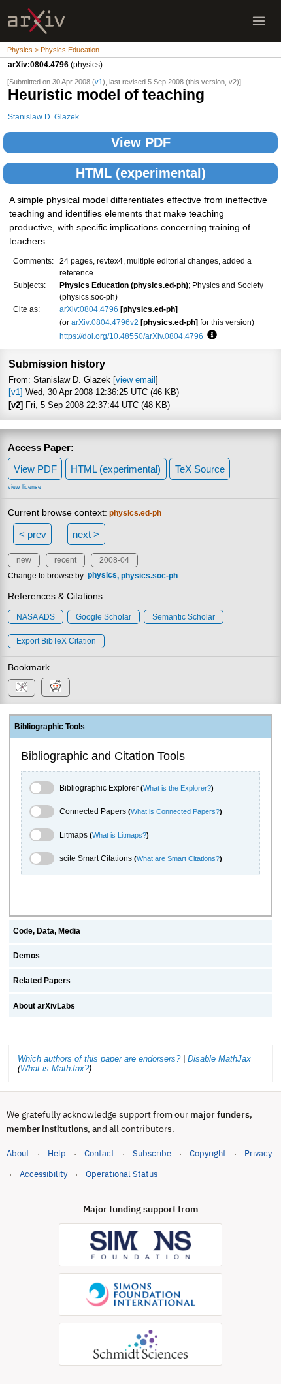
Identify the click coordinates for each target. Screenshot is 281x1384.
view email (136, 380)
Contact (99, 1153)
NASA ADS (35, 616)
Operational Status (121, 1174)
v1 (99, 82)
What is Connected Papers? (175, 811)
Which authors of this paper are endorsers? (99, 1058)
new (23, 560)
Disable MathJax (219, 1058)
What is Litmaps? (119, 835)
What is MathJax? (54, 1068)
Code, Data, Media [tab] (46, 931)
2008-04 (114, 560)
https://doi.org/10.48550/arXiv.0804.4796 (131, 336)
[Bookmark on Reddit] (55, 687)
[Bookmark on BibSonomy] (21, 688)
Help (57, 1153)
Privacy (258, 1153)
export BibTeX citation (56, 641)
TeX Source (200, 469)
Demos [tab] (26, 956)
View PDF (141, 142)
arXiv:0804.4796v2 (105, 322)
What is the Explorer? (177, 788)
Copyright (208, 1153)
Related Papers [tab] (42, 980)
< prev (32, 534)
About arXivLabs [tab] (44, 1006)
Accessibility (43, 1174)
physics (102, 575)
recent (65, 560)
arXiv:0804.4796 (88, 309)
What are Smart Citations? (178, 858)
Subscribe (152, 1153)
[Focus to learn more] (210, 335)
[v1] (15, 392)
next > (86, 534)
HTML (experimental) (141, 173)
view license (24, 487)
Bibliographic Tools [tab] (49, 727)
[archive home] (36, 21)
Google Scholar (103, 616)
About (18, 1153)
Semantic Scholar (183, 616)
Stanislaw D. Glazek (43, 116)
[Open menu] (258, 21)
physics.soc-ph (149, 575)
